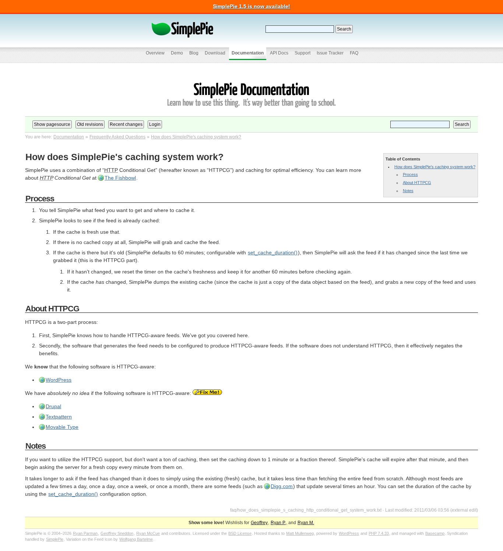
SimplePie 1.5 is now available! (251, 6)
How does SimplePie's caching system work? (196, 136)
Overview (155, 53)
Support (302, 53)
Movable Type (62, 427)
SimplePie (54, 539)
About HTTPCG (417, 182)
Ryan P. (278, 522)
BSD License (240, 533)
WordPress (58, 380)
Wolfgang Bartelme (136, 539)
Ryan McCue (148, 533)
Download (215, 53)
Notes (408, 190)
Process (410, 174)
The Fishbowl (120, 178)
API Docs (279, 53)
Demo (177, 53)
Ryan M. (306, 522)
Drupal (53, 406)
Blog (193, 53)
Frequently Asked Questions (117, 136)
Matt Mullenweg (300, 533)
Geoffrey (259, 522)
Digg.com (282, 486)
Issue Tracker (330, 53)
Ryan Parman (85, 533)
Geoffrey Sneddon (117, 533)
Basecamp (434, 533)
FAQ (354, 53)
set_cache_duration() (273, 252)
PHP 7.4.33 (379, 533)
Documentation (248, 53)
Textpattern (59, 417)
